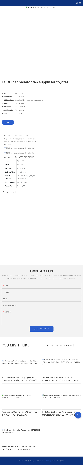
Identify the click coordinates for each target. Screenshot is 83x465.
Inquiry (8, 122)
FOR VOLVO (68, 345)
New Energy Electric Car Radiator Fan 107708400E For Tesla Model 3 (19, 447)
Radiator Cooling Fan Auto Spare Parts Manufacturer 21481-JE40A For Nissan (60, 413)
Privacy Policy (58, 461)
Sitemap (47, 461)
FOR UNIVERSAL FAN (54, 345)
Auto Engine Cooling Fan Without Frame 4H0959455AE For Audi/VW (20, 413)
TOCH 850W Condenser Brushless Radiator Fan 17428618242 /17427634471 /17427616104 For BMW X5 (61, 379)
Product (77, 345)
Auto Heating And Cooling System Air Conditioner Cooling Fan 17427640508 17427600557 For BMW (19, 379)
